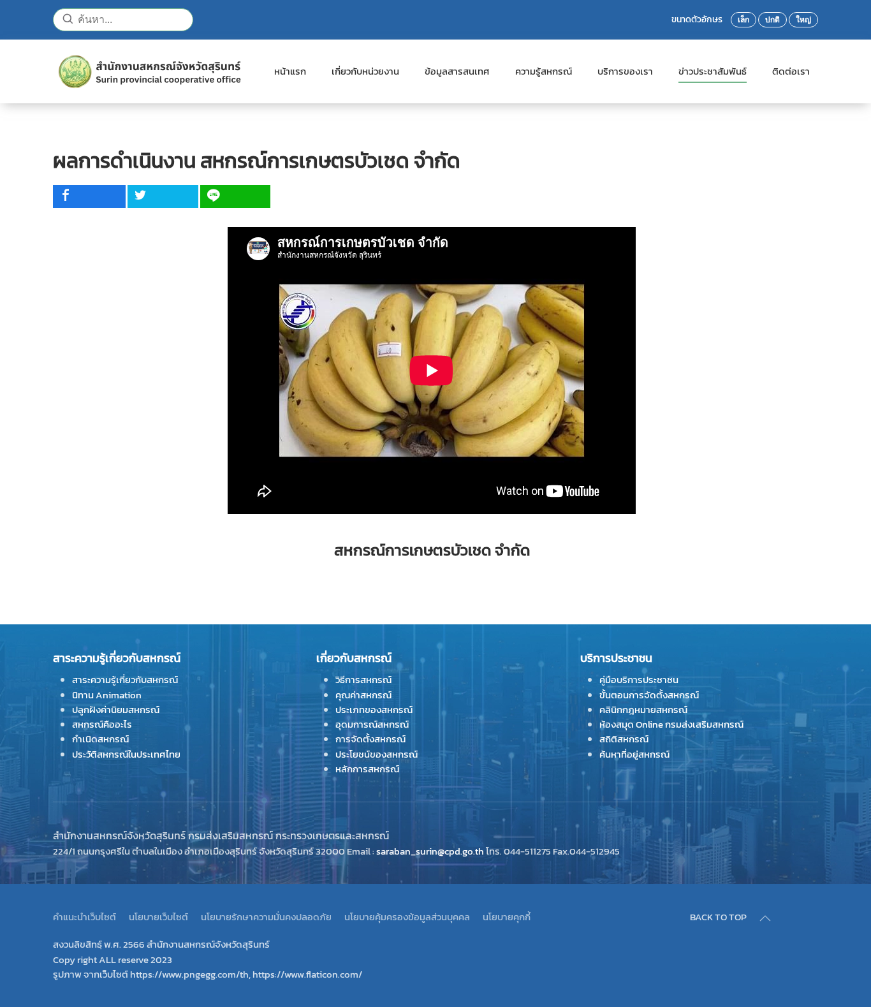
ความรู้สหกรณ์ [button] (543, 71)
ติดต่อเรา (791, 71)
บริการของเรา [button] (625, 71)
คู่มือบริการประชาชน (638, 679)
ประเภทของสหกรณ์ (374, 709)
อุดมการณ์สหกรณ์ (372, 724)
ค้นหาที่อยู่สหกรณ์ (634, 754)
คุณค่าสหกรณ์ (363, 694)
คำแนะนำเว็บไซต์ (84, 916)
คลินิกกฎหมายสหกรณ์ (643, 709)
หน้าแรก (290, 71)
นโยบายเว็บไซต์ (158, 916)
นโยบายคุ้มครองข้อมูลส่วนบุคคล (407, 916)
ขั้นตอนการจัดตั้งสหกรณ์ (649, 694)
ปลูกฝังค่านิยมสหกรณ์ (115, 709)
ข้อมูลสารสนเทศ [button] (457, 71)
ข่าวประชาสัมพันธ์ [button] (712, 71)
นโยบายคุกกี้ (507, 916)
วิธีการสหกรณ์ (363, 679)
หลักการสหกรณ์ (367, 768)
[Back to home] (151, 71)
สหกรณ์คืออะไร (102, 724)
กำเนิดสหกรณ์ (100, 738)
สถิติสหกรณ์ (623, 738)
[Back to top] (765, 918)
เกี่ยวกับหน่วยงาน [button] (365, 71)
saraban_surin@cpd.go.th (430, 851)
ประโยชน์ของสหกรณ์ (376, 754)
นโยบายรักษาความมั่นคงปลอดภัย (266, 916)
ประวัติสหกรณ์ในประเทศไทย (126, 754)
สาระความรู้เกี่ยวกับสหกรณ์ (125, 679)
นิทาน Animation (107, 694)
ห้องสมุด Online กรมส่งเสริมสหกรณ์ (671, 724)
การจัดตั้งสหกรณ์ (370, 738)
